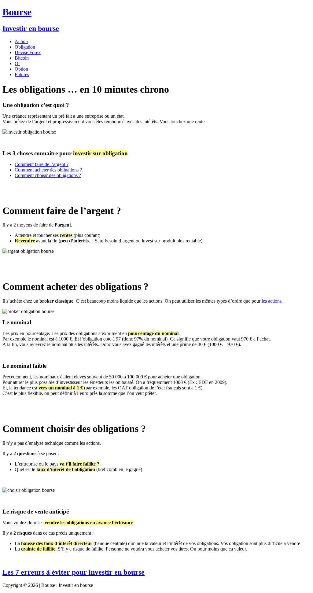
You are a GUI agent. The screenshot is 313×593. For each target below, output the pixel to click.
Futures (22, 74)
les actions (272, 301)
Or (17, 63)
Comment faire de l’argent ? (41, 164)
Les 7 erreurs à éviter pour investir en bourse (73, 572)
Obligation (25, 47)
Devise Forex (28, 52)
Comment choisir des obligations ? (48, 175)
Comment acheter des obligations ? (48, 169)
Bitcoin (22, 58)
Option (21, 69)
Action (21, 41)
